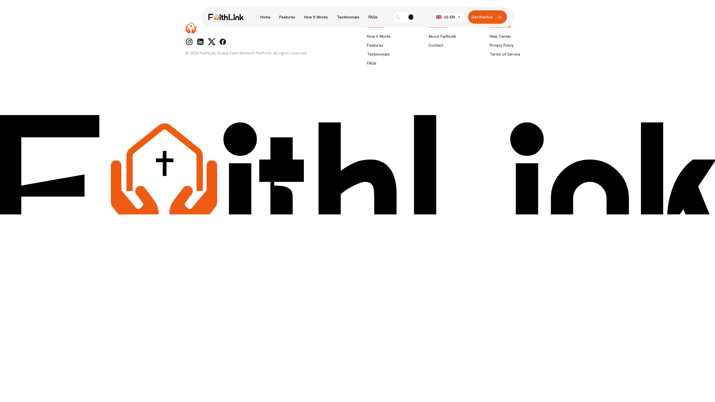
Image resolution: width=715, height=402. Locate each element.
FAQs (373, 17)
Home (265, 17)
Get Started (481, 17)
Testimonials (348, 17)
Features (287, 17)
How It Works (316, 17)
